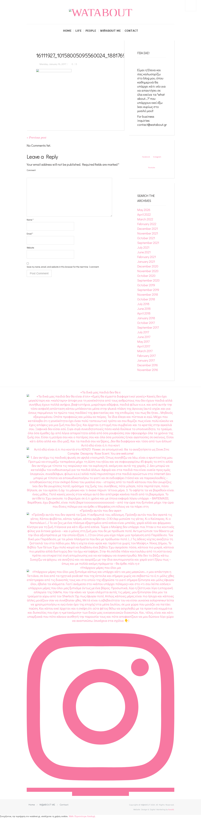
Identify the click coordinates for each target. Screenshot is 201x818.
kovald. (171, 809)
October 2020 (146, 276)
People (90, 30)
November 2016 (147, 370)
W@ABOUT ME (47, 805)
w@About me (110, 30)
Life (78, 30)
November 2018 (147, 294)
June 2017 (143, 337)
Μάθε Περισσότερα (77, 816)
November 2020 (147, 271)
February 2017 (146, 356)
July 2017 (143, 332)
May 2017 (143, 341)
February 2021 (146, 257)
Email (30, 233)
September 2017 (148, 327)
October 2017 (146, 323)
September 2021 (148, 243)
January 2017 (146, 360)
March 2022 (145, 219)
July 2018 (143, 304)
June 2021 (144, 252)
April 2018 (143, 313)
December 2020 (147, 266)
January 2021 (146, 261)
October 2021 (146, 238)
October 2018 (146, 299)
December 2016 (147, 365)
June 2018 (144, 308)
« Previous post (36, 137)
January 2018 (146, 318)
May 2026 (143, 210)
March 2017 (144, 351)
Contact (131, 30)
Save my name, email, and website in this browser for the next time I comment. (63, 266)
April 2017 (143, 346)
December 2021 (147, 228)
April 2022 (144, 214)
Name (30, 219)
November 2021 (147, 233)
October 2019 (146, 285)
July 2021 (143, 247)
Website (30, 247)
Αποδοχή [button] (91, 816)
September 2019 (148, 290)
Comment (31, 170)
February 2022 (146, 224)
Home (67, 30)
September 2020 (148, 280)
